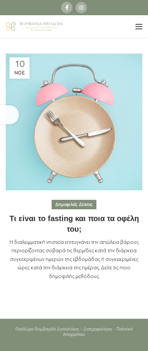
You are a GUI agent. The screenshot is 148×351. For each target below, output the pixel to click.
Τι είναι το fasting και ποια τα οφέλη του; (74, 223)
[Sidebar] (9, 114)
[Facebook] (66, 7)
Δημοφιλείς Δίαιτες (74, 204)
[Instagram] (81, 7)
